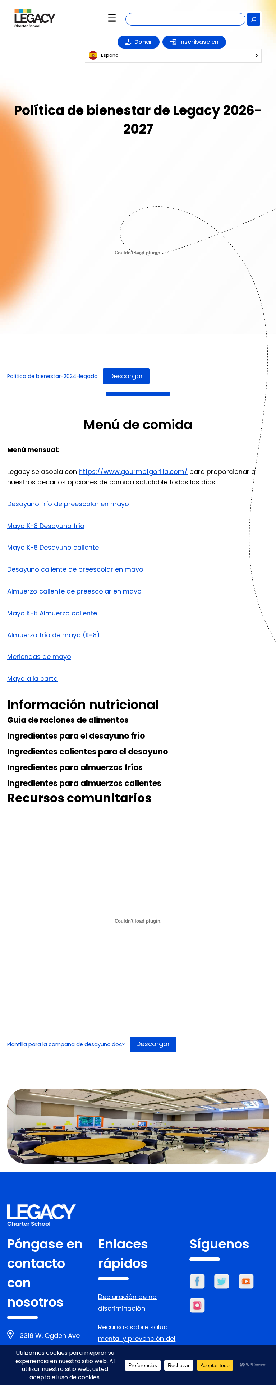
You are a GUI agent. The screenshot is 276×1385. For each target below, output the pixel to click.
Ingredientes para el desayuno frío (76, 736)
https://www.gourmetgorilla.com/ (133, 471)
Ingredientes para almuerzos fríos (75, 767)
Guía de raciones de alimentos (68, 720)
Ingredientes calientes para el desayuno (87, 751)
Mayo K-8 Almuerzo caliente (52, 613)
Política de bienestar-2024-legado (52, 376)
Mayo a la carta (32, 678)
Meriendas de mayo (39, 656)
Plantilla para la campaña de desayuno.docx (66, 1044)
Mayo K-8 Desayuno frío (45, 525)
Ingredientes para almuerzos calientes (84, 783)
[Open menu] (112, 17)
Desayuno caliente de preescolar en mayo (75, 569)
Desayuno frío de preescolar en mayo (68, 503)
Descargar (126, 375)
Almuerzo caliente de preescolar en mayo (74, 591)
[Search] (253, 19)
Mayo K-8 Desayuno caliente (53, 547)
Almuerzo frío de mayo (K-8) (53, 635)
